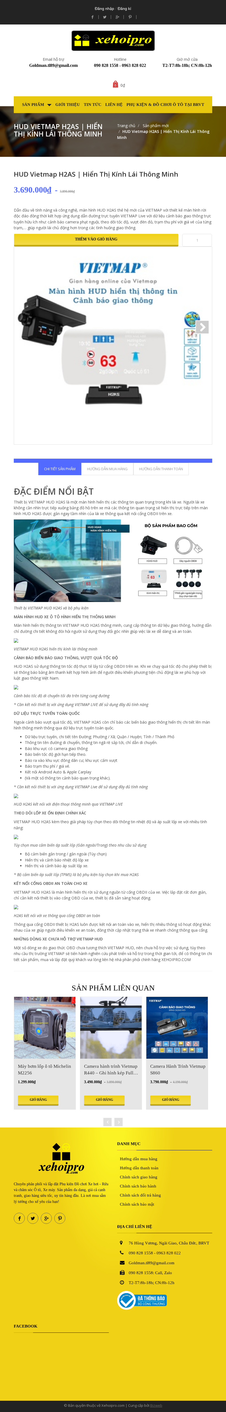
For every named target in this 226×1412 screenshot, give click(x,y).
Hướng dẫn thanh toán (139, 1168)
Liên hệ (114, 104)
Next (202, 327)
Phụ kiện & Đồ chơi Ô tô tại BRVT (165, 104)
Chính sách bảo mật (137, 1204)
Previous (24, 327)
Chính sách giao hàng (138, 1177)
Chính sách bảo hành (138, 1186)
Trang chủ (126, 125)
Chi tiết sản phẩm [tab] (60, 468)
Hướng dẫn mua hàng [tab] (107, 468)
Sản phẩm (33, 104)
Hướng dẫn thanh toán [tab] (161, 468)
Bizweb (156, 1405)
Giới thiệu (67, 104)
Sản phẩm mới (155, 125)
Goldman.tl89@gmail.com (53, 65)
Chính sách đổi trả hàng (140, 1195)
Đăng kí (124, 8)
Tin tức (92, 104)
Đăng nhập (104, 8)
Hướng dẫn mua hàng (138, 1159)
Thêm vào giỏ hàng (96, 239)
